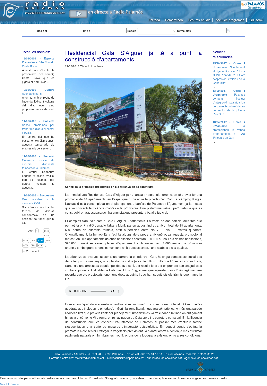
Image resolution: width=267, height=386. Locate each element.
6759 (40, 240)
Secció (131, 31)
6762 (33, 245)
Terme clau (184, 31)
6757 (25, 240)
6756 (46, 235)
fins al (87, 31)
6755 (46, 230)
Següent (35, 251)
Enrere (31, 230)
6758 (33, 240)
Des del (42, 31)
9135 (25, 251)
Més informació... (10, 384)
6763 (40, 245)
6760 (48, 240)
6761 (25, 245)
